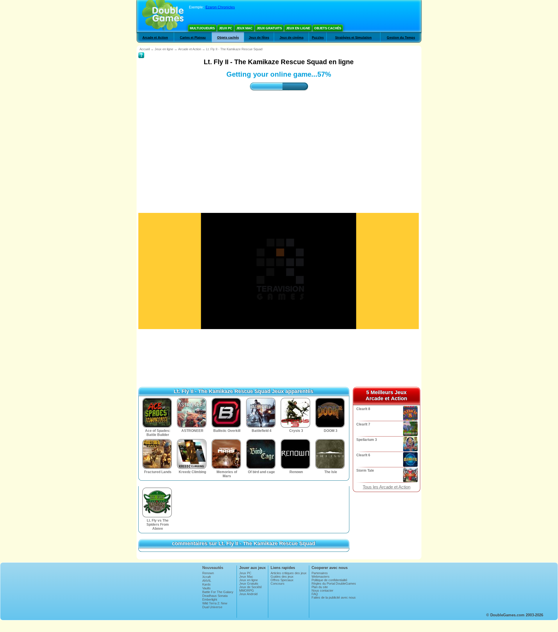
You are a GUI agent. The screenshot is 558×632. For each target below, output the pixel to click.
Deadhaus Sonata (215, 595)
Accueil (145, 49)
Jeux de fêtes (259, 37)
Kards (206, 584)
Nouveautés (212, 567)
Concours (278, 583)
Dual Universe (212, 607)
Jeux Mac (244, 28)
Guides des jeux (282, 576)
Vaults (206, 588)
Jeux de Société (250, 587)
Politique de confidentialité (329, 580)
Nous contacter (322, 590)
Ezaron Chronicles (220, 7)
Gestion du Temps (401, 37)
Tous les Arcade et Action (386, 487)
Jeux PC (225, 28)
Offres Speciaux (282, 580)
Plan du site (320, 587)
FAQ (315, 594)
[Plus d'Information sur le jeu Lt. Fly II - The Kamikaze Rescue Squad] (141, 51)
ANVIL (206, 580)
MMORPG (246, 590)
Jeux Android (248, 594)
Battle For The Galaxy (217, 592)
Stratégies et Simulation (353, 37)
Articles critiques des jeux (289, 573)
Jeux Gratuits (269, 28)
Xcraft (206, 577)
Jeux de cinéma (291, 37)
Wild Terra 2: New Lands (214, 605)
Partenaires (320, 573)
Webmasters (321, 576)
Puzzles (318, 37)
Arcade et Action (155, 37)
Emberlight (209, 599)
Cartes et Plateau (193, 37)
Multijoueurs (202, 28)
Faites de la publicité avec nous (334, 597)
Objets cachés (327, 28)
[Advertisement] (278, 146)
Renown (208, 573)
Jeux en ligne (298, 28)
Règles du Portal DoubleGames (334, 583)
